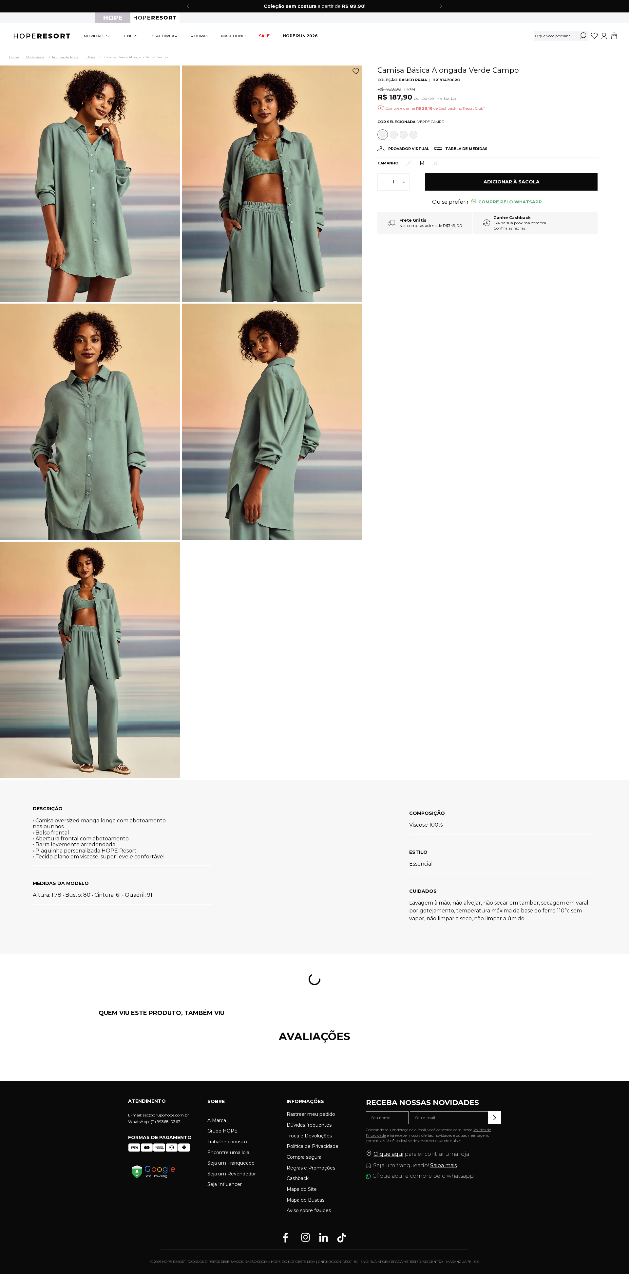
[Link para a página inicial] (14, 57)
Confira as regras (509, 228)
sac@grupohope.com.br (166, 1115)
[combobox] (561, 36)
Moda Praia (35, 57)
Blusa (90, 57)
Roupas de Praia (65, 57)
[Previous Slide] (188, 6)
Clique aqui (388, 1154)
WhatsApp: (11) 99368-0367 (154, 1121)
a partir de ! (314, 6)
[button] (435, 163)
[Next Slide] (441, 6)
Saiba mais (443, 1165)
